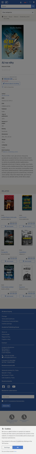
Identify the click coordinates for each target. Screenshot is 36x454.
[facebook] (3, 386)
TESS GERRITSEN (23, 219)
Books (10, 16)
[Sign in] (21, 2)
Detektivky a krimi (24, 16)
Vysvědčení (22, 252)
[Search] (33, 6)
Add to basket (9, 226)
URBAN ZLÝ (22, 254)
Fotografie (4, 252)
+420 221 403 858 (9, 355)
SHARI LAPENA (5, 289)
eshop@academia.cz (10, 357)
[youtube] (14, 386)
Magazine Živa (6, 337)
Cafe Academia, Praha (8, 377)
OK (18, 447)
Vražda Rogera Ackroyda (8, 217)
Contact (4, 343)
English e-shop (6, 339)
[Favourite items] (30, 2)
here (15, 451)
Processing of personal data (10, 321)
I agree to (14, 401)
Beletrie (16, 16)
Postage (4, 316)
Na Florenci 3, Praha (7, 375)
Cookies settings (7, 323)
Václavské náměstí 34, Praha (10, 370)
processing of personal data (16, 401)
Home (5, 16)
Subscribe (6, 406)
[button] (26, 2)
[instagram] (8, 386)
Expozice (22, 287)
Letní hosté (22, 217)
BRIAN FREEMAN (5, 254)
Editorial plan (5, 334)
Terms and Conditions (8, 319)
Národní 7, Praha (6, 373)
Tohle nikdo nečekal (7, 287)
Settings (7, 447)
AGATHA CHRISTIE (6, 219)
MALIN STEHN (6, 66)
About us (4, 332)
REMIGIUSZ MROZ (23, 289)
